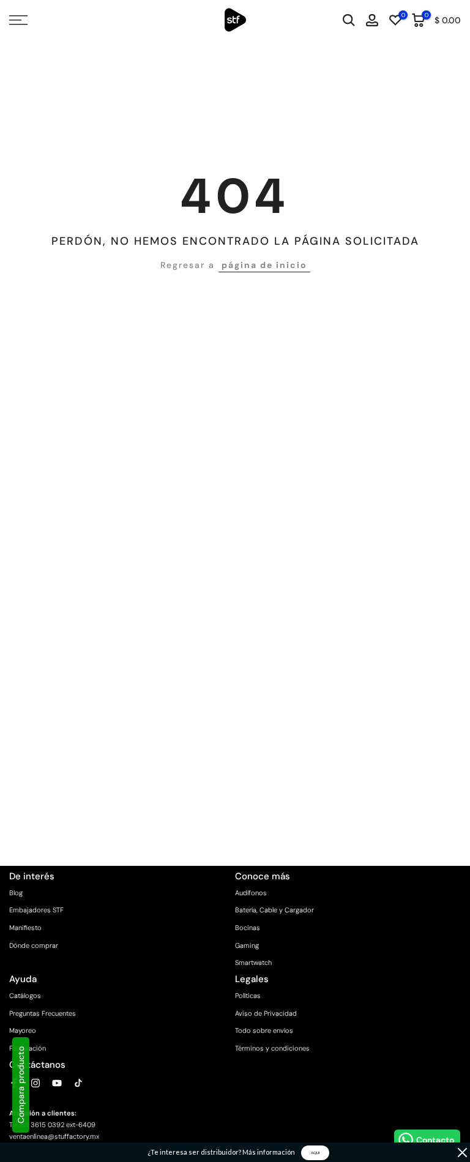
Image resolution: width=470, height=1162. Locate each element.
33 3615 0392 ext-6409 (57, 1124)
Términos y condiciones (272, 1048)
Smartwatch (253, 962)
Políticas (248, 995)
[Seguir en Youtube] (57, 1083)
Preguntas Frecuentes (42, 1013)
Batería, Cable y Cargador (274, 910)
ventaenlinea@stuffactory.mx (54, 1136)
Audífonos (251, 892)
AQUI (315, 1152)
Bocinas (247, 927)
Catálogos (25, 995)
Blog (16, 892)
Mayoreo (22, 1030)
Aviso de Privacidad (266, 1013)
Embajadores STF (36, 910)
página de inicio (264, 264)
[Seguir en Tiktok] (78, 1083)
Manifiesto (25, 927)
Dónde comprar (33, 945)
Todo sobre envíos (264, 1030)
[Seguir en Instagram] (35, 1083)
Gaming (247, 945)
